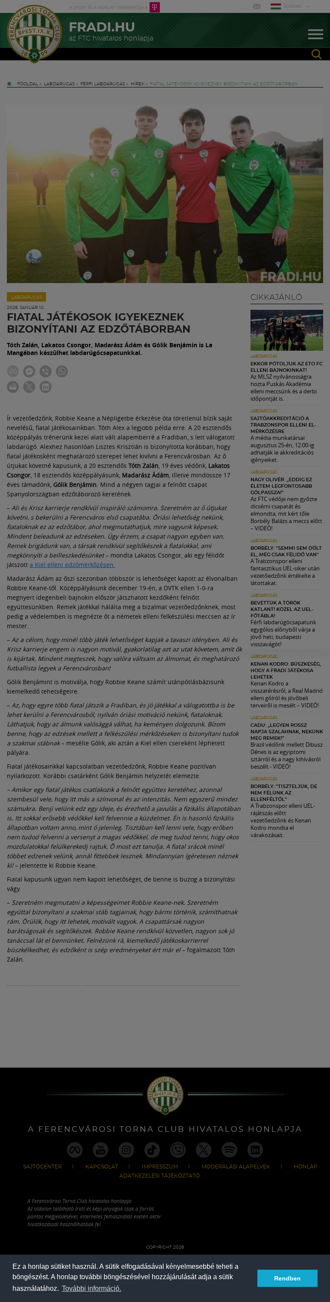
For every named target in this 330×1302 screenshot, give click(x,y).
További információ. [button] (91, 1288)
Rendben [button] (287, 1278)
